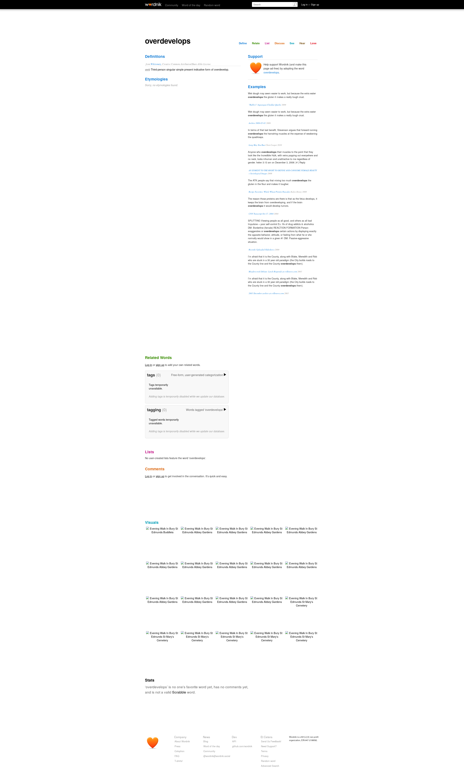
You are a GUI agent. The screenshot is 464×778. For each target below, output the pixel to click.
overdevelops (271, 72)
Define (243, 43)
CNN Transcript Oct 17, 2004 (261, 213)
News (206, 737)
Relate (256, 43)
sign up (160, 365)
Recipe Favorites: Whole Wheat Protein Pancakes (269, 191)
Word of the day (191, 5)
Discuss (280, 43)
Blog (205, 741)
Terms (264, 751)
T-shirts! (179, 761)
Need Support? (269, 746)
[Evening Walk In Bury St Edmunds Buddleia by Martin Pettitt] (162, 530)
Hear (302, 43)
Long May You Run (257, 145)
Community (171, 5)
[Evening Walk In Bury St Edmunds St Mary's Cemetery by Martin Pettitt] (301, 601)
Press (177, 746)
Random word (212, 5)
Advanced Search (270, 765)
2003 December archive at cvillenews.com (266, 293)
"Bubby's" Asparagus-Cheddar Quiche (265, 104)
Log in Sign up (310, 4)
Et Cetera (266, 737)
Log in (148, 365)
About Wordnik (182, 741)
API (234, 741)
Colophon (179, 751)
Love (313, 43)
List (267, 43)
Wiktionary (156, 63)
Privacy (264, 756)
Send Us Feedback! (271, 741)
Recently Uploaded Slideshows (261, 249)
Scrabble (179, 692)
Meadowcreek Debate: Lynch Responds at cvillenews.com (273, 271)
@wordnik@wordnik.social (216, 756)
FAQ (177, 756)
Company (180, 737)
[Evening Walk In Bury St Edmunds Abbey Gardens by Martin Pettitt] (197, 530)
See (292, 43)
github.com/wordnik (242, 746)
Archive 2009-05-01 (257, 123)
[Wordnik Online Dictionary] (153, 4)
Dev (234, 737)
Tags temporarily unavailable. (158, 386)
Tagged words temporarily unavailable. (164, 421)
